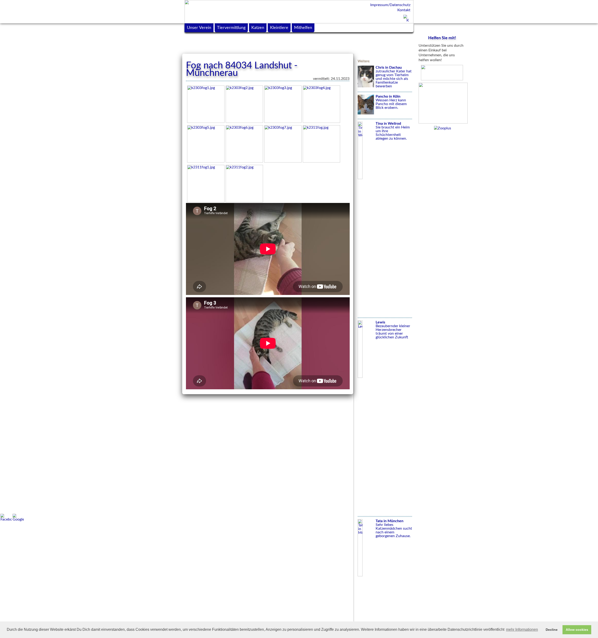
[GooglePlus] (18, 517)
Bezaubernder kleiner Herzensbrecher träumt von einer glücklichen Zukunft (393, 329)
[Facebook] (6, 517)
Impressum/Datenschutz (390, 5)
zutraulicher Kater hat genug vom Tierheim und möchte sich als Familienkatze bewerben (394, 77)
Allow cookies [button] (577, 629)
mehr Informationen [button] (522, 629)
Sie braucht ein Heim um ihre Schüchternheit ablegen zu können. (393, 131)
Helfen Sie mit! (442, 38)
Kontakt (403, 10)
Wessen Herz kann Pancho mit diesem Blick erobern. (391, 102)
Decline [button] (552, 629)
